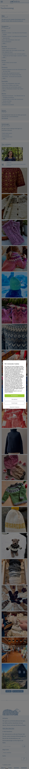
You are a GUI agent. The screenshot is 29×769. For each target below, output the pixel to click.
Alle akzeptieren (14, 395)
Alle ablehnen (14, 399)
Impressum (17, 407)
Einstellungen (14, 403)
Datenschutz (12, 407)
